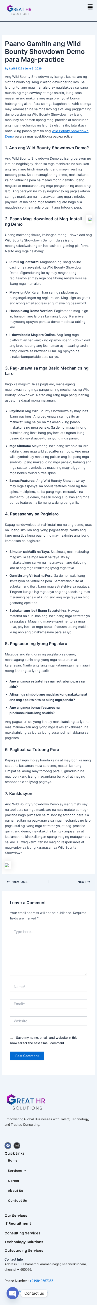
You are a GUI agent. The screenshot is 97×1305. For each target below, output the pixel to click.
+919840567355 (41, 1281)
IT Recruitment (18, 1223)
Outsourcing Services (24, 1250)
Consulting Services (22, 1233)
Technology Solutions (24, 1242)
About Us (15, 1190)
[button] (90, 7)
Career (13, 1181)
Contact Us (17, 1200)
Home (13, 1160)
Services (15, 1170)
